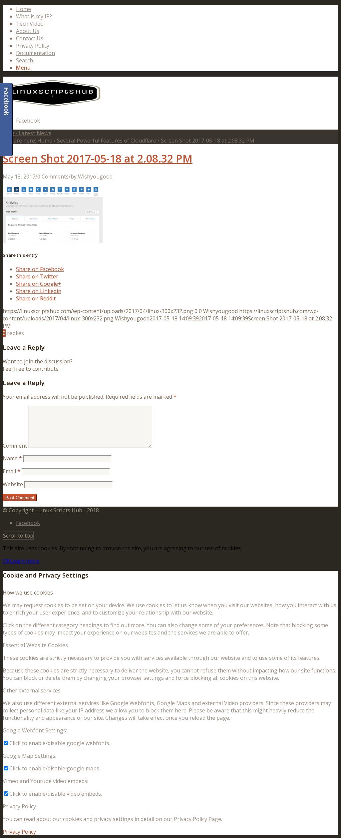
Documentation (35, 53)
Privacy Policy (32, 45)
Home (23, 9)
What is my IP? (34, 16)
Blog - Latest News (27, 133)
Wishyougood (95, 176)
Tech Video (30, 23)
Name (12, 458)
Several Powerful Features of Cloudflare (106, 140)
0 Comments (53, 176)
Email (11, 471)
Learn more (24, 561)
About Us (27, 31)
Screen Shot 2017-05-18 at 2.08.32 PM (97, 158)
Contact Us (29, 38)
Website (13, 484)
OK (6, 561)
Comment (15, 445)
